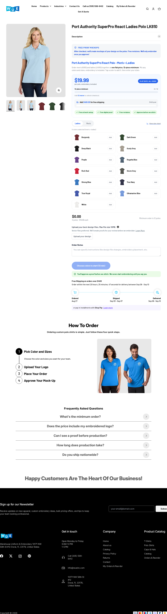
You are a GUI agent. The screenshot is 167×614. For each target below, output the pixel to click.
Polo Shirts (149, 545)
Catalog (109, 6)
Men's (88, 123)
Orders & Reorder (152, 557)
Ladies (77, 123)
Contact (106, 562)
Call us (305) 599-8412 (93, 6)
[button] (154, 123)
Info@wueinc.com (76, 568)
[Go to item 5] (52, 106)
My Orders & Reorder (126, 6)
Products (44, 6)
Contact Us (74, 6)
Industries (59, 6)
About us (107, 545)
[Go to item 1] (10, 105)
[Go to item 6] (62, 106)
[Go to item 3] (31, 105)
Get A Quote (83, 11)
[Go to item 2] (21, 105)
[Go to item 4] (42, 106)
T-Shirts (147, 541)
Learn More (140, 231)
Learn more (108, 308)
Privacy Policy (109, 553)
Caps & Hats (150, 549)
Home (34, 6)
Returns (106, 557)
